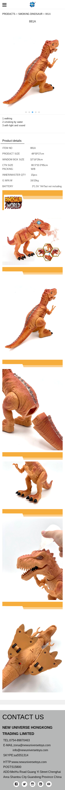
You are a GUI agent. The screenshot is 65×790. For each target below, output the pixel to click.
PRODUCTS (8, 14)
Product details (11, 140)
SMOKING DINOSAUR (30, 14)
